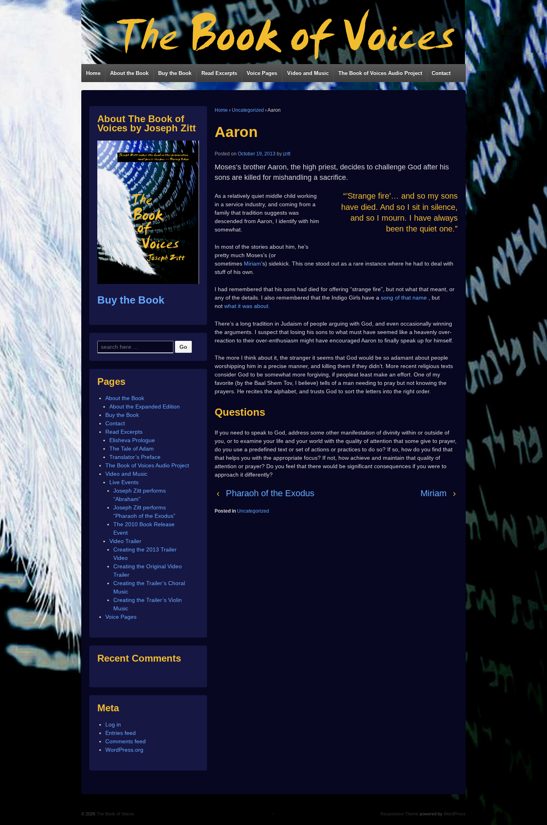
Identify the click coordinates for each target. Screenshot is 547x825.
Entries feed (120, 733)
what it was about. (247, 306)
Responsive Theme (399, 813)
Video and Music (308, 73)
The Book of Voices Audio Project (380, 73)
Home (93, 73)
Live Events (124, 482)
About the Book (129, 73)
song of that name (404, 297)
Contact (441, 73)
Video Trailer (125, 541)
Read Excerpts (219, 73)
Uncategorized (248, 110)
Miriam (433, 493)
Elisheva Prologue (132, 440)
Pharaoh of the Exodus (270, 493)
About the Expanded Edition (144, 406)
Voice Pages (262, 73)
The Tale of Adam (131, 448)
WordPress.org (124, 750)
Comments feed (125, 741)
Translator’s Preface (135, 457)
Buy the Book (174, 73)
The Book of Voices (114, 813)
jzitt (286, 154)
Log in (113, 724)
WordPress (455, 813)
